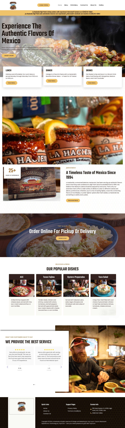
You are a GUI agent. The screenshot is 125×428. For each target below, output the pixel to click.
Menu (66, 5)
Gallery (101, 5)
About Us (93, 5)
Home (60, 5)
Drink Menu (74, 5)
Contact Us (84, 5)
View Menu (11, 83)
